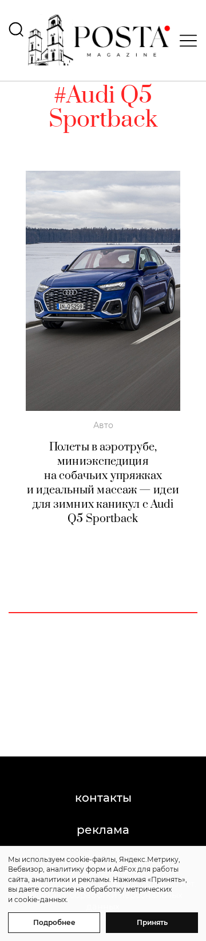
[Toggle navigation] (184, 40)
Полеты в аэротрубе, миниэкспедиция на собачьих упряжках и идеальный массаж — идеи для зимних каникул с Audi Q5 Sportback (103, 483)
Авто (103, 425)
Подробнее (54, 922)
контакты (103, 798)
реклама (103, 830)
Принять (152, 922)
